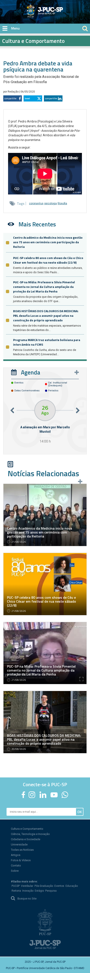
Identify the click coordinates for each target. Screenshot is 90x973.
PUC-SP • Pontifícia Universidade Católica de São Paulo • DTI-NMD (45, 968)
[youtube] (54, 794)
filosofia (62, 203)
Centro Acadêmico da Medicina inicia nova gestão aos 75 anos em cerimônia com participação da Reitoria (48, 242)
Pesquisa (51, 890)
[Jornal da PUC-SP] (45, 11)
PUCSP (16, 885)
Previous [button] (12, 410)
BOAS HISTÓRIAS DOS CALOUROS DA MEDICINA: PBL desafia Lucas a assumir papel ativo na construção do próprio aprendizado (45, 315)
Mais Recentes (37, 224)
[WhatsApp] (64, 794)
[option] (45, 422)
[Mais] (76, 372)
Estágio (39, 890)
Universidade (19, 844)
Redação (13, 91)
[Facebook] (23, 794)
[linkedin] (43, 794)
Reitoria (16, 890)
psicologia (50, 203)
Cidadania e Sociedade (25, 839)
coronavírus (36, 203)
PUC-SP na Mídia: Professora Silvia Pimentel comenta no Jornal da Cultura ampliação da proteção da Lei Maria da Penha (44, 287)
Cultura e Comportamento (27, 828)
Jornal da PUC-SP (61, 14)
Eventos (59, 885)
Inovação (27, 890)
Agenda (30, 372)
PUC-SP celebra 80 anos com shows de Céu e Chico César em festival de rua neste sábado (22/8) (48, 260)
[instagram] (32, 794)
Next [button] (77, 410)
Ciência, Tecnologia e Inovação (30, 834)
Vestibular (27, 885)
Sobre (15, 870)
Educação (72, 885)
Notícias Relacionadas (43, 473)
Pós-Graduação (44, 885)
